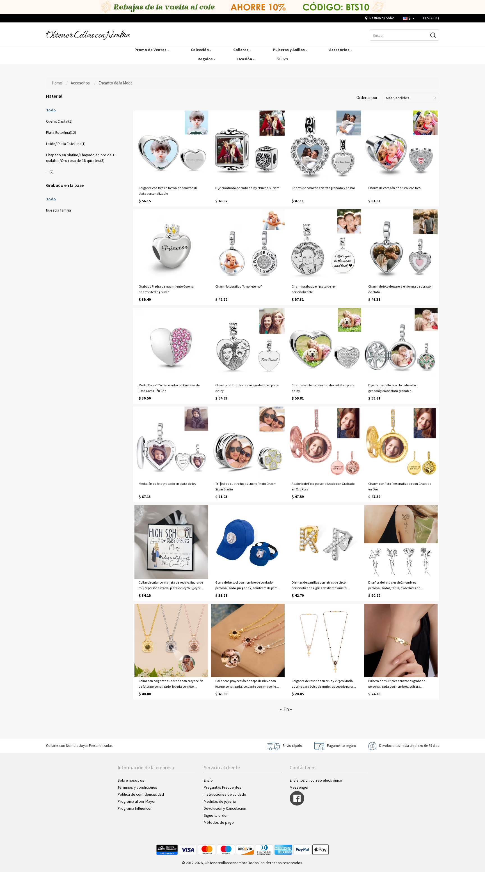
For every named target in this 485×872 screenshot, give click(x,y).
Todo (51, 110)
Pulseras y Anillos (289, 49)
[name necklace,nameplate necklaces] (88, 34)
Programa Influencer (135, 808)
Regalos (206, 58)
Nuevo (282, 58)
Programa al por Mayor (137, 801)
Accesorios (339, 49)
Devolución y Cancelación (225, 808)
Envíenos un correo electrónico (316, 780)
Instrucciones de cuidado (225, 794)
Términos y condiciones (137, 787)
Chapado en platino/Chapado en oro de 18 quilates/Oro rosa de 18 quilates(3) (81, 157)
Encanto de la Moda (115, 83)
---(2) (50, 171)
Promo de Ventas (150, 49)
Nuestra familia (58, 210)
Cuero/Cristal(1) (59, 121)
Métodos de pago (219, 822)
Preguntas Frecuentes (222, 787)
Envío (208, 780)
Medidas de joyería (220, 801)
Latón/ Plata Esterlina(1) (66, 143)
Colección (200, 49)
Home (57, 83)
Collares (241, 49)
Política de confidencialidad (141, 794)
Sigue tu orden (216, 815)
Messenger (299, 787)
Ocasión (245, 58)
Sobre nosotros (131, 780)
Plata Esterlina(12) (61, 132)
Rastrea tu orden (382, 18)
